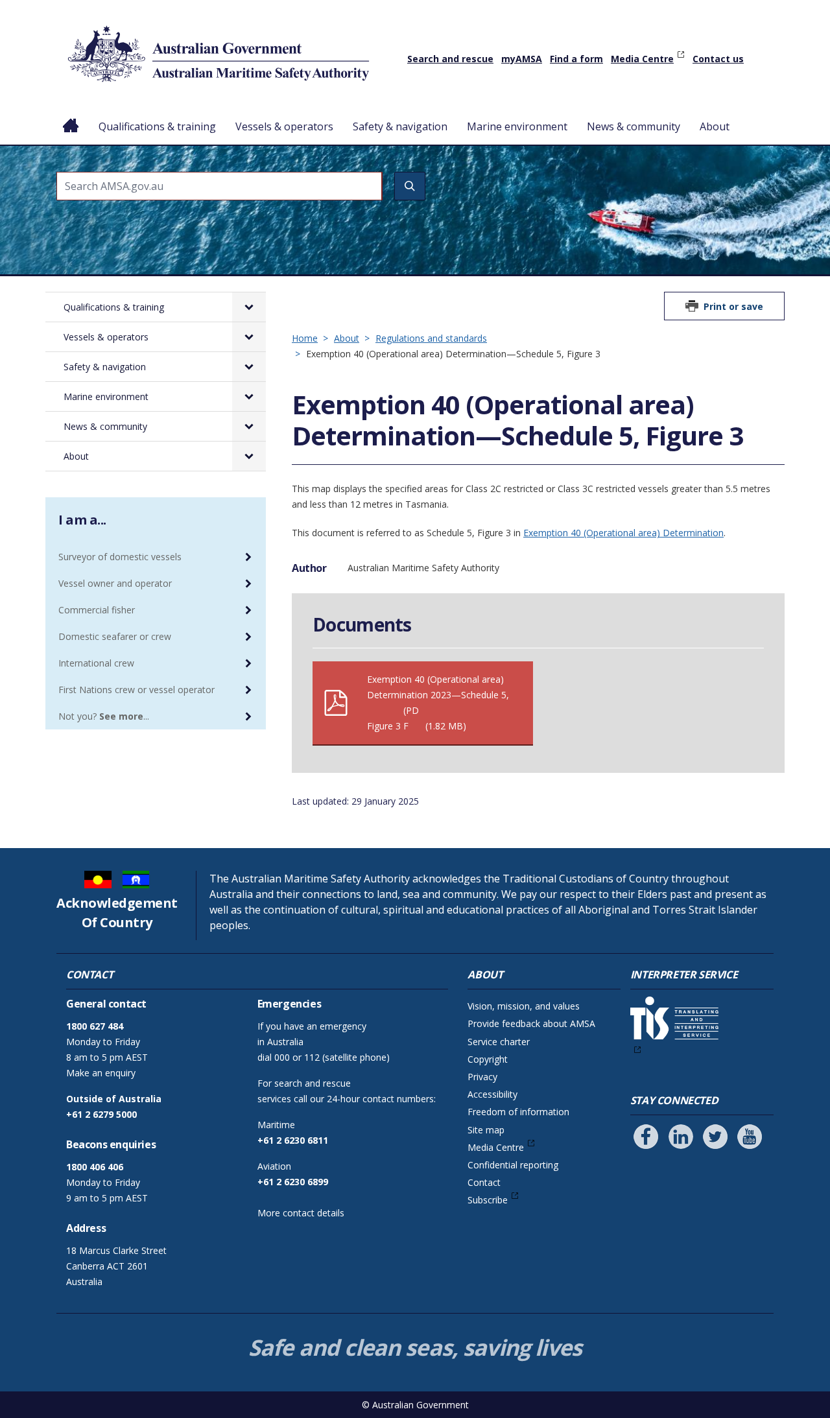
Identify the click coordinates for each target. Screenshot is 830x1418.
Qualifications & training (157, 126)
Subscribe (488, 1200)
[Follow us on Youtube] (749, 1136)
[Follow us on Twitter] (715, 1136)
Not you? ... (103, 716)
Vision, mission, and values (524, 1006)
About (714, 126)
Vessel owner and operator (115, 583)
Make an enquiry (101, 1073)
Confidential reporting (513, 1165)
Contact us (718, 59)
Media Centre (642, 59)
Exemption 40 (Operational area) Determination (623, 532)
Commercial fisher (96, 610)
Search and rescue (450, 59)
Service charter (499, 1041)
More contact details (300, 1213)
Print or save (733, 306)
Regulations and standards (431, 338)
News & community (633, 126)
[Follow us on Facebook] (646, 1136)
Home (71, 116)
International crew (96, 663)
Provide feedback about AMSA (531, 1023)
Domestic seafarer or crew (114, 636)
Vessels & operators (284, 126)
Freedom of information (518, 1111)
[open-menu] (249, 307)
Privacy (482, 1076)
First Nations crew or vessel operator (136, 689)
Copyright (488, 1059)
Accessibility (492, 1094)
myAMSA (521, 59)
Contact (484, 1182)
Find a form (576, 59)
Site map (486, 1130)
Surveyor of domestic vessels (120, 556)
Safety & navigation (400, 126)
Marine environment (517, 126)
